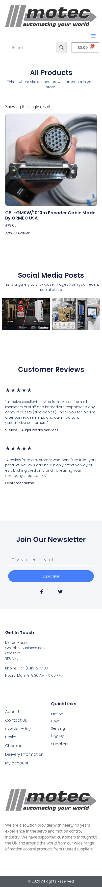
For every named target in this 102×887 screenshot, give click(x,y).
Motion (57, 713)
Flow (55, 721)
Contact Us (16, 720)
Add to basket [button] (17, 233)
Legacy (57, 735)
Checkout (14, 746)
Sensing (58, 728)
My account (16, 763)
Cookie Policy (18, 729)
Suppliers (59, 744)
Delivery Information (24, 754)
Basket (11, 737)
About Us (14, 711)
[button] (93, 36)
